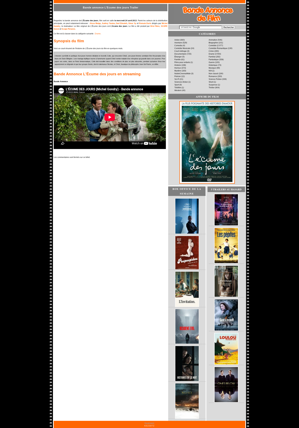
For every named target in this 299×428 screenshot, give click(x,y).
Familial (212, 57)
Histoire (177, 65)
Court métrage (180, 51)
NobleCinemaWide (182, 73)
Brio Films (155, 26)
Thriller (212, 88)
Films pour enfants (182, 62)
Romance (213, 76)
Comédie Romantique (218, 48)
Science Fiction (215, 79)
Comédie (212, 45)
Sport (176, 85)
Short (211, 82)
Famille (177, 59)
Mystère (177, 71)
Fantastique (214, 59)
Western (177, 90)
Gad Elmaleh (121, 23)
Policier (177, 76)
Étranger (178, 57)
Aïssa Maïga (95, 23)
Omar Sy (132, 23)
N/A (210, 71)
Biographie (213, 43)
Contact (149, 423)
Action (177, 40)
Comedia (178, 45)
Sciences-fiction (181, 82)
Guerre (212, 62)
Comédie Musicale (182, 48)
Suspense (213, 85)
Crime (211, 51)
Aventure (178, 43)
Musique (212, 68)
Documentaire (180, 54)
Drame (98, 34)
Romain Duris (145, 23)
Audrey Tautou (108, 23)
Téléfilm (177, 88)
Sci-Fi (176, 79)
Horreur (177, 68)
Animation (213, 40)
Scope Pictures (68, 29)
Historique (213, 65)
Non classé (213, 73)
